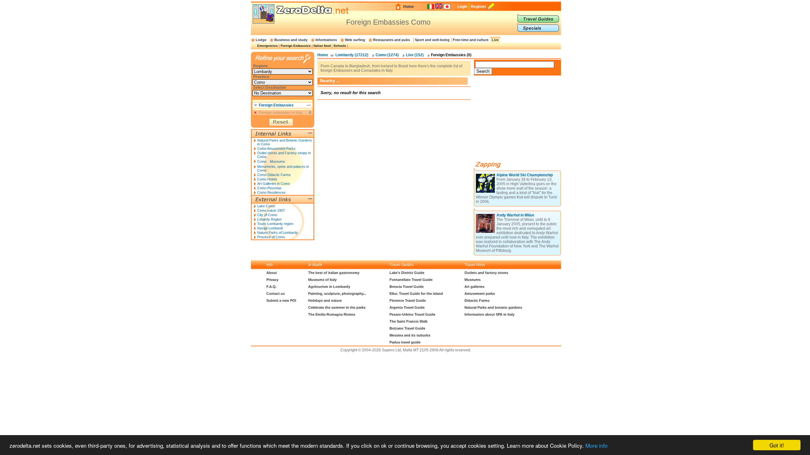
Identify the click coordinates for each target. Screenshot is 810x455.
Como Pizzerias (269, 188)
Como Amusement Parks (276, 148)
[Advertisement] (521, 120)
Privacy (272, 280)
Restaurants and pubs (391, 40)
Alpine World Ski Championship (524, 175)
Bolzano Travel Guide (407, 328)
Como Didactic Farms (274, 175)
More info (596, 445)
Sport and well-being (432, 40)
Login (462, 6)
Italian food (322, 45)
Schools (339, 45)
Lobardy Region (269, 219)
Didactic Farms (476, 300)
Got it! (777, 445)
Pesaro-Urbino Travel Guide (412, 314)
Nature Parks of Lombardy (277, 232)
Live (495, 40)
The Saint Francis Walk (408, 321)
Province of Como (271, 237)
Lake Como (266, 206)
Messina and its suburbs (409, 335)
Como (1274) (387, 55)
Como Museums (271, 161)
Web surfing (355, 40)
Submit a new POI (281, 300)
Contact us (275, 293)
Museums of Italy (322, 280)
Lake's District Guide (406, 273)
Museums (472, 280)
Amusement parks (479, 293)
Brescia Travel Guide (406, 286)
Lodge (261, 40)
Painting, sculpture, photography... (337, 293)
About (271, 273)
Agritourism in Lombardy (329, 286)
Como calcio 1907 (271, 210)
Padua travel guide (405, 342)
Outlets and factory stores (486, 273)
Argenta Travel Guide (407, 307)
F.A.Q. (271, 286)
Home (408, 6)
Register (478, 6)
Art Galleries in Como (273, 183)
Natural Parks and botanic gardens (493, 307)
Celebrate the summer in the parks (336, 307)
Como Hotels (267, 179)
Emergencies (267, 45)
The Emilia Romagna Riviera (331, 314)
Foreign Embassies (296, 45)
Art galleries (474, 286)
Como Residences (271, 192)
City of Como (267, 215)
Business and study (291, 40)
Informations (326, 40)
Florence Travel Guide (407, 300)
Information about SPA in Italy (489, 314)
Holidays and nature (325, 300)
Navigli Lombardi (270, 228)
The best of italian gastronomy (333, 273)
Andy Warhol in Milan (515, 215)
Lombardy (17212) (351, 55)
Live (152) (415, 55)
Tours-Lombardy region (275, 224)
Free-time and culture (471, 40)
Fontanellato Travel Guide (411, 280)
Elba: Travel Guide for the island (416, 293)
